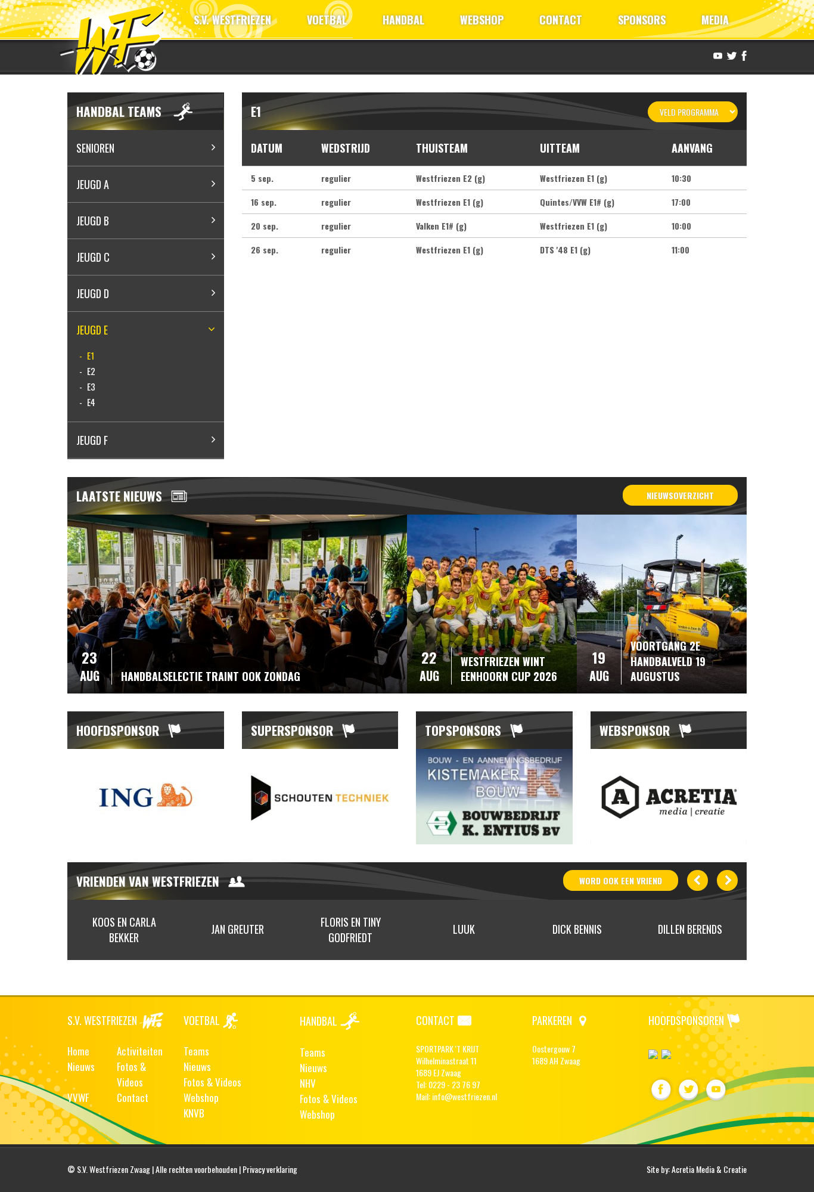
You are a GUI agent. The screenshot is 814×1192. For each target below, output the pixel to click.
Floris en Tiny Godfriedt (351, 930)
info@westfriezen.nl (464, 1096)
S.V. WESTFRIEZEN (232, 19)
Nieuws (81, 1066)
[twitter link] (730, 55)
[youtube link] (716, 55)
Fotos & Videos (131, 1074)
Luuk (464, 929)
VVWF (78, 1097)
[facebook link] (742, 55)
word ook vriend (620, 880)
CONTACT (560, 19)
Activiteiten (140, 1051)
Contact (132, 1097)
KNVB (194, 1113)
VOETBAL (327, 19)
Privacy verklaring (270, 1169)
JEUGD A (92, 184)
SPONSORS (642, 19)
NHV (308, 1083)
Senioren (95, 148)
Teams (196, 1051)
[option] (145, 796)
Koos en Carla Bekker (124, 930)
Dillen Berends (690, 929)
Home (78, 1051)
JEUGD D (92, 293)
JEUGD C (93, 257)
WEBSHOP (482, 19)
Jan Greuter (237, 929)
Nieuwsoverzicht (680, 495)
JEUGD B (92, 220)
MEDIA (715, 19)
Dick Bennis (577, 929)
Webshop (201, 1097)
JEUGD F (92, 440)
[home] (117, 38)
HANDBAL (403, 19)
